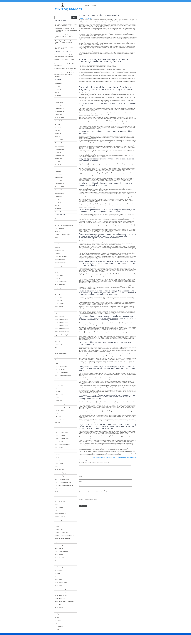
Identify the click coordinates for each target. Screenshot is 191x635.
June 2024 (58, 165)
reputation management (61, 532)
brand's (57, 244)
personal (57, 494)
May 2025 (57, 130)
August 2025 (58, 121)
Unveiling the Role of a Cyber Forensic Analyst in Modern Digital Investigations (65, 74)
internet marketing (60, 404)
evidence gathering (89, 453)
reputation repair (59, 541)
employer (57, 341)
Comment (81, 465)
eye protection (59, 356)
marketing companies (61, 429)
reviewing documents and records (109, 454)
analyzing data (84, 451)
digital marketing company (62, 325)
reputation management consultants (64, 535)
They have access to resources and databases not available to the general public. (96, 65)
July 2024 (57, 161)
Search (56, 15)
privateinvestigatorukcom (59, 68)
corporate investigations (105, 451)
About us (87, 5)
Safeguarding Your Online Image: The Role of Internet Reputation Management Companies (66, 30)
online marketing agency (61, 473)
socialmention (59, 610)
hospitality (58, 391)
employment (58, 344)
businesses (97, 451)
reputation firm (59, 529)
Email (80, 481)
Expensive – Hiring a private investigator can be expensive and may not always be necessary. (99, 92)
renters (57, 526)
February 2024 (59, 177)
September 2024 (59, 155)
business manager (60, 259)
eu (56, 347)
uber (56, 623)
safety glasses (59, 548)
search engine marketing (61, 551)
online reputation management (63, 482)
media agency (59, 441)
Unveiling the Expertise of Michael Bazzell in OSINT (64, 47)
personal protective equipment (63, 498)
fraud (56, 363)
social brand (58, 579)
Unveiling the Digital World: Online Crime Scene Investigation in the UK (66, 24)
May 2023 (57, 205)
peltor (56, 491)
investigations (131, 453)
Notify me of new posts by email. (86, 503)
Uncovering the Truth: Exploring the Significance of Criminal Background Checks (65, 36)
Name (80, 476)
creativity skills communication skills (117, 451)
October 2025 (58, 114)
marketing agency (60, 425)
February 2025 (59, 139)
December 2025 (59, 108)
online (56, 466)
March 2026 (58, 99)
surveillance (118, 454)
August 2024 (58, 158)
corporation (58, 294)
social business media (61, 582)
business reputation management (64, 266)
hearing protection (60, 385)
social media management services (64, 592)
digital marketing (59, 316)
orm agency (58, 488)
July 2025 (57, 124)
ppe (56, 510)
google (57, 378)
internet (57, 397)
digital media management (62, 331)
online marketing (59, 469)
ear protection (58, 338)
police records (59, 507)
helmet (57, 388)
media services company (61, 451)
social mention (59, 607)
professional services (60, 513)
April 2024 (58, 171)
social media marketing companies (64, 601)
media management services (62, 444)
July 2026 (57, 86)
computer (57, 278)
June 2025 (58, 127)
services (57, 573)
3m (56, 219)
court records (58, 297)
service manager (59, 567)
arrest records (58, 231)
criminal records (59, 303)
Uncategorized (59, 626)
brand (56, 237)
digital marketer (59, 313)
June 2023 (58, 202)
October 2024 (58, 152)
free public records (60, 369)
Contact (94, 5)
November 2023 (59, 186)
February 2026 (59, 102)
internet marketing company (62, 407)
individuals (95, 453)
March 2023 (58, 212)
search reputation (59, 557)
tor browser (58, 620)
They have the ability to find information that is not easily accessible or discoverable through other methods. (102, 69)
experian (57, 350)
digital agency (59, 306)
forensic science (59, 360)
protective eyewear (60, 520)
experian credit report (60, 353)
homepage (56, 54)
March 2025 (58, 136)
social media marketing (61, 598)
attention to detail (91, 451)
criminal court (58, 300)
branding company (60, 250)
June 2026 (58, 89)
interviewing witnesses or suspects (121, 453)
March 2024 (58, 174)
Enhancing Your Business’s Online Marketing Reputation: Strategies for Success (64, 42)
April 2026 (58, 96)
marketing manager (60, 435)
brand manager (59, 240)
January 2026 (58, 105)
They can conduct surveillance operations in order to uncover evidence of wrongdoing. (97, 66)
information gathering (102, 453)
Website (81, 485)
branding (57, 247)
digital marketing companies (62, 322)
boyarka (56, 63)
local (56, 413)
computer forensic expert (61, 281)
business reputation (60, 262)
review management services (63, 545)
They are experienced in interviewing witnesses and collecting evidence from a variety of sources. (100, 68)
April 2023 (58, 208)
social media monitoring (61, 604)
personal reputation (60, 501)
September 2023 (59, 193)
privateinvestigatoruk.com (68, 8)
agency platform (59, 228)
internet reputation (60, 410)
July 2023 (57, 199)
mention (57, 457)
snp (56, 576)
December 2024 (59, 146)
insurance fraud (110, 453)
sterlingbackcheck (60, 614)
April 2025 (58, 133)
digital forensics (59, 309)
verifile (57, 629)
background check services (62, 234)
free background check (61, 366)
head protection (59, 382)
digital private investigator (62, 335)
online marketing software (62, 479)
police (92, 454)
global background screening (63, 375)
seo (56, 560)
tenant (56, 617)
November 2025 (59, 111)
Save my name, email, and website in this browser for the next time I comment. (96, 491)
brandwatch (58, 253)
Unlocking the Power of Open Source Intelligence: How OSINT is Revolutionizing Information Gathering (113, 457)
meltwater (57, 454)
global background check (61, 372)
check (56, 272)
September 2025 (59, 117)
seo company (58, 563)
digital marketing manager (62, 328)
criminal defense (128, 451)
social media (58, 585)
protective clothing (60, 516)
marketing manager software (62, 438)
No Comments (89, 18)
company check (59, 275)
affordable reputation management (64, 225)
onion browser (59, 463)
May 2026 (57, 92)
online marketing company (62, 476)
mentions (57, 460)
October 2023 (58, 190)
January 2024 (58, 180)
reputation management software (64, 538)
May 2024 (57, 168)
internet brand (59, 400)
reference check (59, 523)
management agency (60, 419)
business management (61, 256)
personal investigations (86, 454)
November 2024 (59, 149)
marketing (57, 422)
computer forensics (60, 284)
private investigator (98, 454)
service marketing (60, 570)
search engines (59, 554)
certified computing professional (63, 269)
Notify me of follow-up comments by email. (88, 499)
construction (58, 291)
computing (58, 287)
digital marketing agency (61, 319)
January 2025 (58, 143)
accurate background (60, 222)
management (58, 416)
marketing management (61, 432)
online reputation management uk (64, 485)
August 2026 (58, 83)
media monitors (59, 447)
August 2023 (58, 196)
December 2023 (59, 183)
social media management (62, 589)
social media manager (61, 595)
